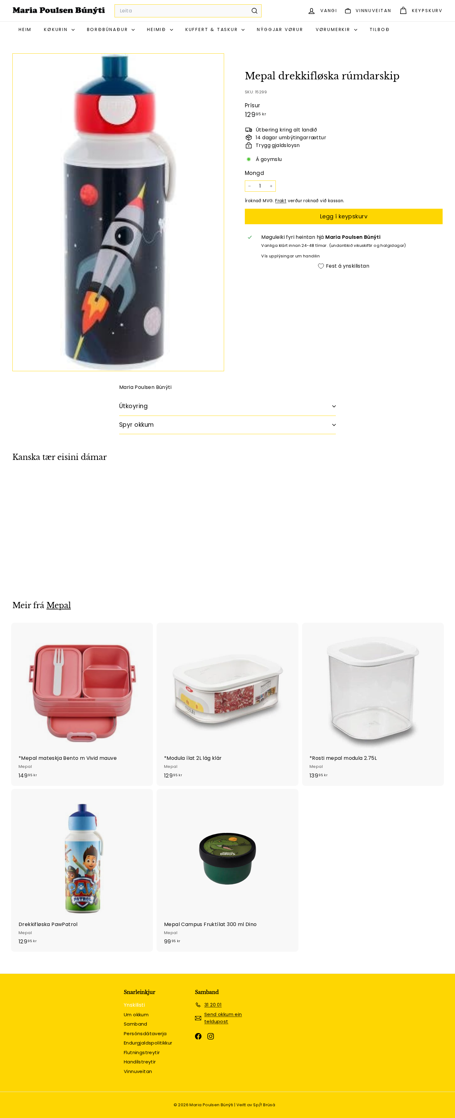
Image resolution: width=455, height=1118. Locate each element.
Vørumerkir (334, 29)
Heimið (157, 29)
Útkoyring (133, 406)
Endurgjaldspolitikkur (148, 1043)
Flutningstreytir (142, 1052)
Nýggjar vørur (280, 29)
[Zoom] (118, 212)
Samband (135, 1024)
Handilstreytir (140, 1061)
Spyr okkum (136, 425)
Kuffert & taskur (212, 29)
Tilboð (380, 29)
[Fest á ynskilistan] (76, 504)
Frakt (280, 201)
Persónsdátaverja (145, 1033)
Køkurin (57, 29)
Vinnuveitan (138, 1071)
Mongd (254, 173)
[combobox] (188, 10)
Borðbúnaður (108, 29)
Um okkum (136, 1014)
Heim (25, 29)
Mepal (58, 605)
